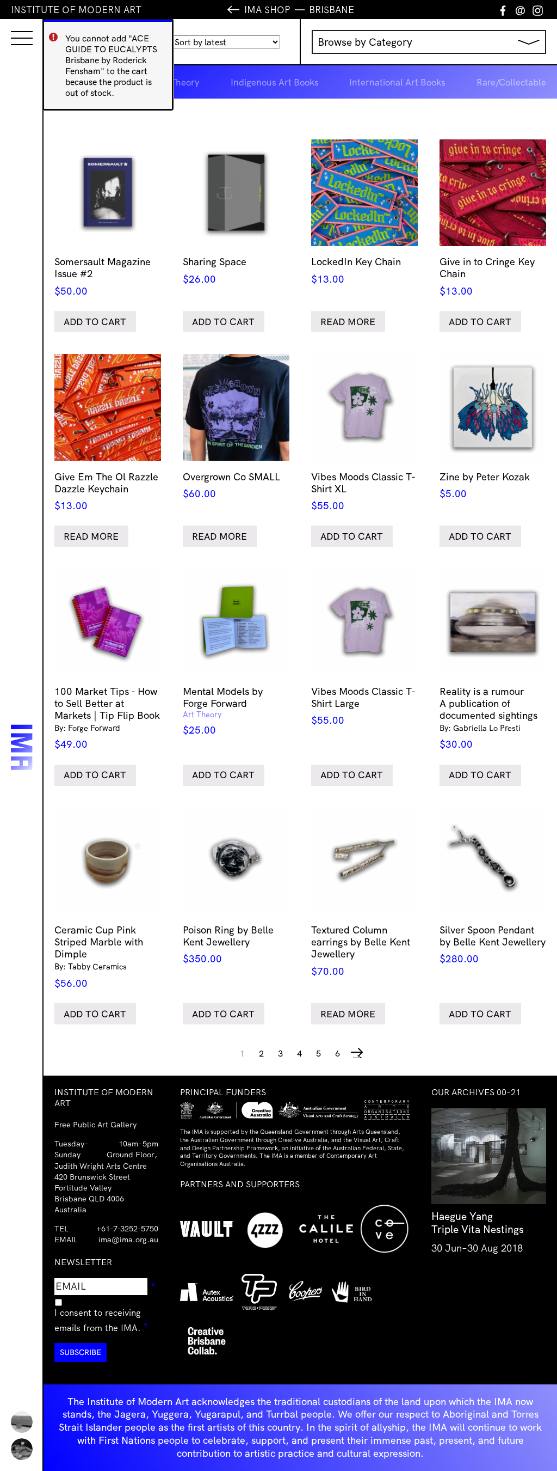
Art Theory (177, 82)
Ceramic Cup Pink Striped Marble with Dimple (98, 957)
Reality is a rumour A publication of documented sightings (488, 717)
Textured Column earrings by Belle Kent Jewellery (360, 950)
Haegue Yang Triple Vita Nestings (477, 1223)
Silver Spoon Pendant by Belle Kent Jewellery (493, 944)
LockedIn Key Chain (356, 270)
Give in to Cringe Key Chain (487, 276)
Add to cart (95, 321)
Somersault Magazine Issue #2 (102, 276)
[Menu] (11, 28)
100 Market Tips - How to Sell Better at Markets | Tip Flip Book (107, 717)
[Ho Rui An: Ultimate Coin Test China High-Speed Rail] (22, 1422)
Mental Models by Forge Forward (223, 710)
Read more (347, 321)
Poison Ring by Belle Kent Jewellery (228, 944)
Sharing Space (214, 270)
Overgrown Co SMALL (231, 485)
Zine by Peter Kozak (485, 485)
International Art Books (397, 82)
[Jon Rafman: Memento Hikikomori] (22, 1449)
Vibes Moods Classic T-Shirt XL (363, 491)
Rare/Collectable (511, 82)
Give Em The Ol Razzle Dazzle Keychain (106, 491)
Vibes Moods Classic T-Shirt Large (363, 706)
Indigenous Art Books (275, 82)
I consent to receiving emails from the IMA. (106, 1320)
